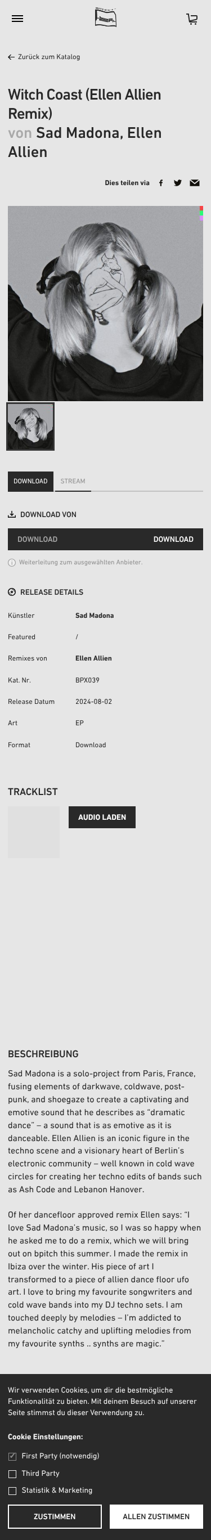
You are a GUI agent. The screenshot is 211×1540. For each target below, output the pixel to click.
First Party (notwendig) (60, 1456)
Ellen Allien (93, 659)
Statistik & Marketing (57, 1491)
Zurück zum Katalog (49, 57)
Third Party (41, 1474)
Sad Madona (94, 616)
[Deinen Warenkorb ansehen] (186, 22)
